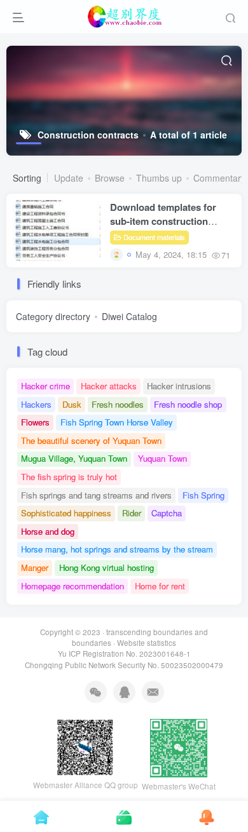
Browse (110, 177)
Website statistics (146, 643)
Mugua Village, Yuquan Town (74, 458)
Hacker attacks (109, 386)
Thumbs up (159, 177)
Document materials (154, 237)
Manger (34, 567)
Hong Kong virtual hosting (106, 567)
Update (68, 177)
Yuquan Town (162, 458)
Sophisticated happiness (66, 513)
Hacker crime (45, 386)
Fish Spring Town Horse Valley (116, 422)
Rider (131, 513)
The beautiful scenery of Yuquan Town (91, 440)
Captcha (166, 513)
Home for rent (160, 586)
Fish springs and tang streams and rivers (96, 495)
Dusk (71, 404)
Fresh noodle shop (188, 404)
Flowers (35, 422)
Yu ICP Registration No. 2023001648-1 (124, 653)
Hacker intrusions (179, 386)
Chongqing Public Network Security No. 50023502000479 (124, 665)
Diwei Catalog (129, 316)
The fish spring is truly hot (69, 477)
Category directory (53, 316)
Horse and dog (47, 531)
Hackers (36, 404)
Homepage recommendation (72, 586)
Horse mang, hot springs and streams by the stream (117, 549)
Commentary (219, 177)
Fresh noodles (118, 404)
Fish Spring (203, 495)
